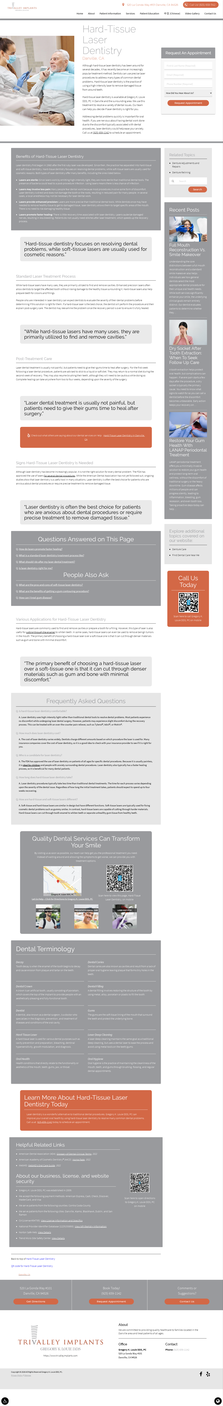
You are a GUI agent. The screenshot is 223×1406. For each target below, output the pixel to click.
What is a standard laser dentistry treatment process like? (51, 555)
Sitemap (27, 1375)
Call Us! (202, 4)
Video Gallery (192, 13)
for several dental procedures (59, 475)
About (91, 13)
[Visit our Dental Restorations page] (48, 927)
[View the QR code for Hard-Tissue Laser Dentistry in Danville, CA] (120, 890)
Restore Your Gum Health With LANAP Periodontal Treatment (188, 447)
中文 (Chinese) (172, 13)
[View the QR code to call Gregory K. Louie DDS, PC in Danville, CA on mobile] (188, 611)
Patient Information (110, 13)
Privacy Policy (17, 1375)
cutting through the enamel (40, 632)
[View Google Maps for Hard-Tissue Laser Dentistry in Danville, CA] (62, 895)
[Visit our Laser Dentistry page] (124, 927)
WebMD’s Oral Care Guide (41, 1165)
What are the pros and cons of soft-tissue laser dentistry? (51, 585)
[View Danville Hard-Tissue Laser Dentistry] (37, 124)
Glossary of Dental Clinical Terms (74, 1153)
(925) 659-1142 (101, 132)
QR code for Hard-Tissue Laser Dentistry (32, 1266)
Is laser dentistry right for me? (36, 568)
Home (80, 13)
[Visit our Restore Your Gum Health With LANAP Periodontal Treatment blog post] (188, 436)
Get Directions (35, 1301)
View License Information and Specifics (61, 1220)
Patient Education (149, 13)
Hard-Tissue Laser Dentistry (40, 1258)
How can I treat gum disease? (35, 597)
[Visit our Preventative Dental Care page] (86, 927)
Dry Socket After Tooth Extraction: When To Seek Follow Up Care (185, 355)
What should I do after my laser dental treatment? (47, 562)
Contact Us (210, 13)
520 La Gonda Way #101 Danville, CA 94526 (152, 4)
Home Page (78, 1159)
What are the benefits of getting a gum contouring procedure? (54, 591)
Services (130, 13)
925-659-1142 (44, 1122)
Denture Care (179, 549)
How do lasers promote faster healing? (40, 549)
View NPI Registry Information (91, 1226)
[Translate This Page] (218, 1401)
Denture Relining (181, 172)
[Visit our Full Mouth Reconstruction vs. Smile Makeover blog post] (188, 240)
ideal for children (31, 765)
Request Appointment (111, 1301)
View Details (44, 1232)
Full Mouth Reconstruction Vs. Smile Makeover (187, 249)
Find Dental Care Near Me (185, 555)
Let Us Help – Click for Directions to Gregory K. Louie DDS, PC (62, 898)
